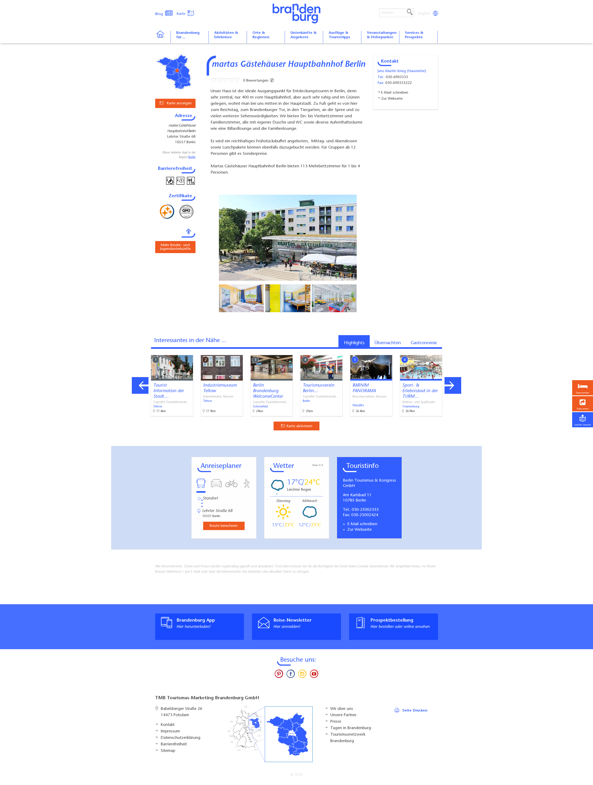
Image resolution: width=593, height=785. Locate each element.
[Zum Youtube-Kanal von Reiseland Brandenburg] (314, 675)
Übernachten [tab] (388, 343)
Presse (335, 722)
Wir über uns (341, 709)
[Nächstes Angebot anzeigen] (453, 385)
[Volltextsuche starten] (410, 12)
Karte (181, 14)
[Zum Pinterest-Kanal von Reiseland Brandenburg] (279, 675)
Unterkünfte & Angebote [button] (303, 35)
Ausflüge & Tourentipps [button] (339, 35)
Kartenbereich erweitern (454, 351)
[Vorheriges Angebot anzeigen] (140, 385)
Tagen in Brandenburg (350, 728)
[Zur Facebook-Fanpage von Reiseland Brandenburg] (290, 675)
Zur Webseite (359, 530)
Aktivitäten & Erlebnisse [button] (226, 35)
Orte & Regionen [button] (260, 35)
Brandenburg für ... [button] (187, 35)
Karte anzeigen (179, 103)
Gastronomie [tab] (424, 343)
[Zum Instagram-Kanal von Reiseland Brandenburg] (302, 675)
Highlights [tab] (354, 343)
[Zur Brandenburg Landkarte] (270, 734)
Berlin (192, 157)
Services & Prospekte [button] (414, 35)
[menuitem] (424, 13)
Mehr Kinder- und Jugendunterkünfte (175, 247)
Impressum (170, 731)
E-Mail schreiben (361, 524)
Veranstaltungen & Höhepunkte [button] (382, 35)
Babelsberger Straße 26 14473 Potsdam (181, 712)
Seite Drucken (414, 710)
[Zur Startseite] (162, 37)
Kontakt (167, 725)
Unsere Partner (343, 715)
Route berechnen (223, 526)
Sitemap (168, 751)
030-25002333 (365, 510)
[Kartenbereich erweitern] (477, 351)
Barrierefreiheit (174, 744)
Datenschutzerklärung (180, 738)
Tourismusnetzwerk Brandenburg (347, 738)
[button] (582, 403)
